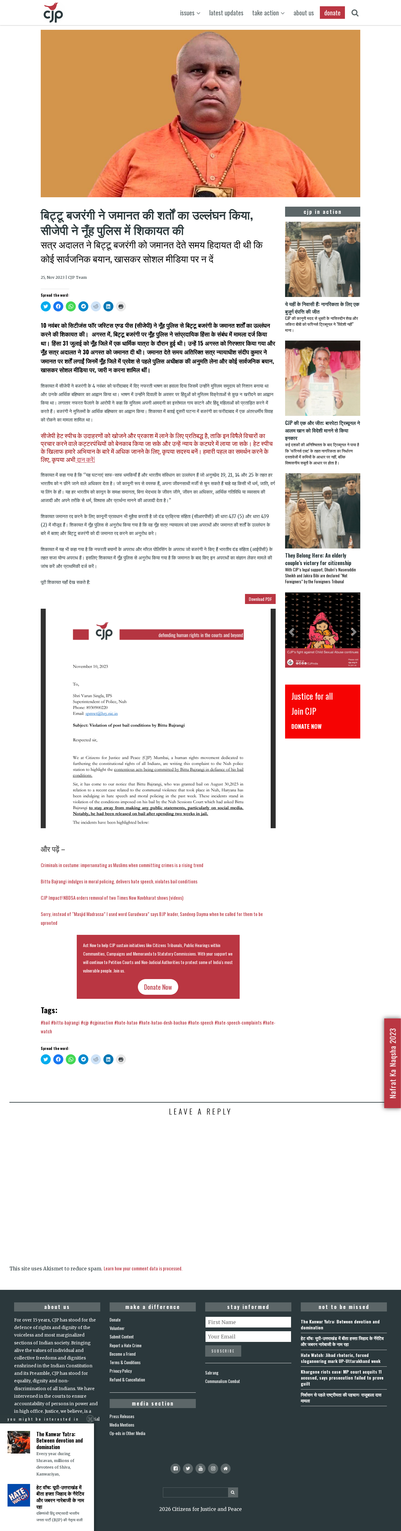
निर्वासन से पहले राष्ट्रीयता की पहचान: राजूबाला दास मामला (341, 1397)
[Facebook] (175, 1469)
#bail (45, 1022)
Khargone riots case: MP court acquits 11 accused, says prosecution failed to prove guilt (342, 1377)
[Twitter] (188, 1469)
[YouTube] (200, 1469)
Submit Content (122, 1336)
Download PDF (260, 599)
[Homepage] (226, 1469)
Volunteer (117, 1328)
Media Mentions (122, 1425)
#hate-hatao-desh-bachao (163, 1022)
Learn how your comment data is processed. (143, 1268)
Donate (115, 1319)
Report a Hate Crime (126, 1345)
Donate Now (158, 987)
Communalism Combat (222, 1381)
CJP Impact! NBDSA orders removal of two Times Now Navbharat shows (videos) (112, 897)
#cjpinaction (101, 1022)
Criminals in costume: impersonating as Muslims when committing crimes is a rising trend (122, 864)
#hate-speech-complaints (238, 1022)
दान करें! (85, 459)
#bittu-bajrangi (65, 1022)
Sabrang (211, 1372)
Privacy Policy (121, 1371)
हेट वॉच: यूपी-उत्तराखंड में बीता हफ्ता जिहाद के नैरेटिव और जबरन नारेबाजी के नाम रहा (342, 1341)
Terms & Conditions (125, 1362)
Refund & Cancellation (127, 1379)
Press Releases (122, 1416)
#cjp (85, 1022)
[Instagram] (213, 1469)
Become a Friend (123, 1354)
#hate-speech (200, 1022)
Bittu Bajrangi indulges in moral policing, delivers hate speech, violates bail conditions (119, 881)
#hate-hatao (126, 1022)
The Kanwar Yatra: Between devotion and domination (340, 1324)
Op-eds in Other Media (127, 1433)
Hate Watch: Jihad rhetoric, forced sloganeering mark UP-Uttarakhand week (340, 1358)
